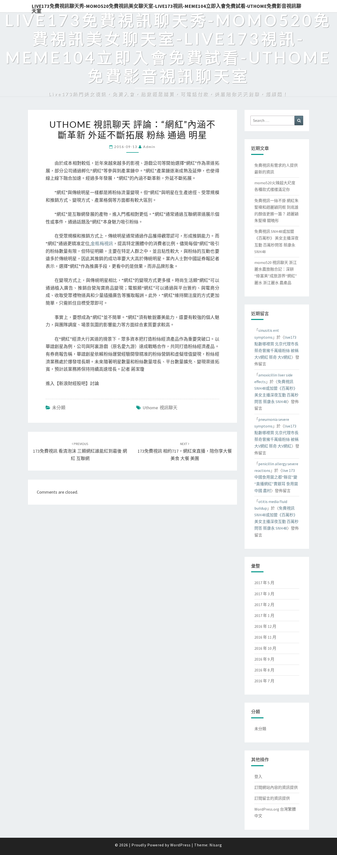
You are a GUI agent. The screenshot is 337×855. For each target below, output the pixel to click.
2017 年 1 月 (264, 615)
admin (149, 147)
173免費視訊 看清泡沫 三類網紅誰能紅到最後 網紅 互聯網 (80, 451)
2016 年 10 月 (265, 648)
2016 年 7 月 (264, 680)
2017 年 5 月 (264, 582)
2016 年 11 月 (265, 637)
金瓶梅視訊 (102, 243)
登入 (258, 776)
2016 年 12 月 (265, 626)
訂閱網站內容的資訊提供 (276, 787)
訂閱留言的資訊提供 (272, 798)
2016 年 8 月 (264, 670)
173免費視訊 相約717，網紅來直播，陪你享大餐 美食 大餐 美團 (185, 451)
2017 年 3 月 (264, 593)
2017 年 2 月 (264, 604)
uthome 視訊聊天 (160, 407)
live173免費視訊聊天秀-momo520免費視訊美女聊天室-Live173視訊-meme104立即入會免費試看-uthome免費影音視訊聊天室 (166, 7)
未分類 (58, 407)
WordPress (180, 844)
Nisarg (215, 844)
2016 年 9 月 (264, 659)
